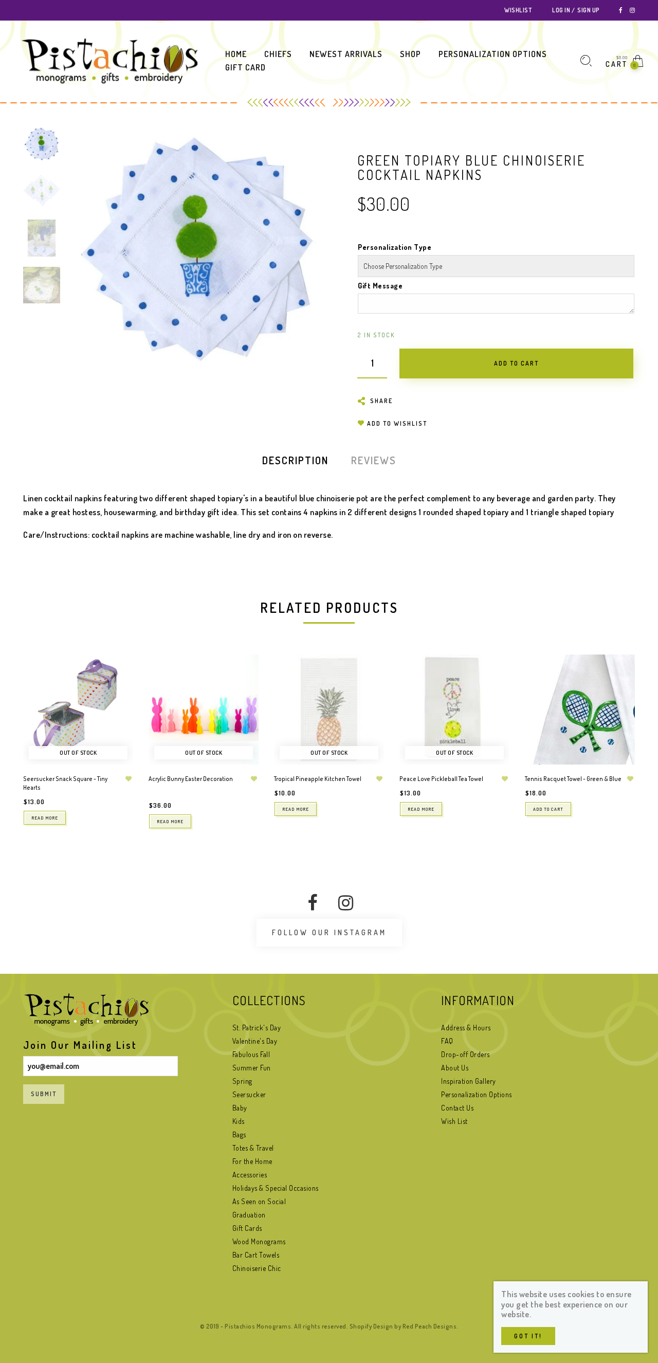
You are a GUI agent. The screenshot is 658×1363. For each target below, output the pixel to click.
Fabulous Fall (251, 1054)
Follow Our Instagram (329, 932)
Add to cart (548, 809)
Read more (44, 818)
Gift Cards (247, 1228)
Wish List (454, 1121)
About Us (454, 1067)
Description (295, 460)
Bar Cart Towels (256, 1254)
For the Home (252, 1161)
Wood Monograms (259, 1241)
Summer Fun (251, 1067)
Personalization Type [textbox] (394, 247)
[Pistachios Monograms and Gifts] (109, 60)
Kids (238, 1121)
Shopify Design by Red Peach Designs (403, 1326)
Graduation (249, 1214)
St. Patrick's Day (256, 1027)
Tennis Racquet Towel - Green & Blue (573, 779)
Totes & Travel (253, 1147)
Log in (561, 10)
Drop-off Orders (465, 1054)
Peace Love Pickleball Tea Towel (441, 779)
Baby (239, 1107)
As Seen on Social (259, 1201)
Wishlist (518, 10)
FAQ (447, 1041)
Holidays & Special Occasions (275, 1188)
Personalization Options (476, 1094)
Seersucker (249, 1094)
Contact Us (457, 1107)
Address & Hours (466, 1027)
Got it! (528, 1336)
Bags (239, 1134)
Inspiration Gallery (468, 1081)
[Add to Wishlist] (128, 779)
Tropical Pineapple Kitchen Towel (317, 779)
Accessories (249, 1174)
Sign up (588, 10)
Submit (44, 1094)
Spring (242, 1081)
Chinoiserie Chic (256, 1268)
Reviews (373, 460)
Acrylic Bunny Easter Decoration (191, 779)
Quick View (115, 676)
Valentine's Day (255, 1041)
